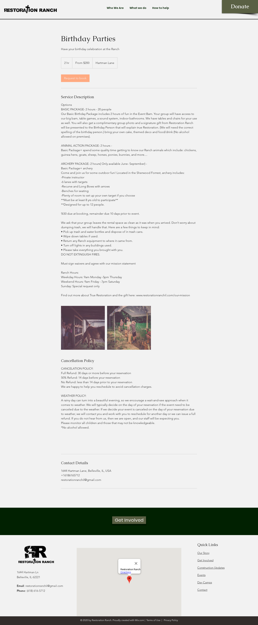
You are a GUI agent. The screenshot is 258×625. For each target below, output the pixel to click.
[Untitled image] (83, 328)
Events (201, 575)
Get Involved (205, 560)
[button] (115, 8)
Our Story (203, 553)
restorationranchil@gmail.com (44, 586)
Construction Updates (211, 567)
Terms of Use (153, 620)
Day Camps (204, 582)
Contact (202, 590)
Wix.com (139, 620)
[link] (75, 78)
